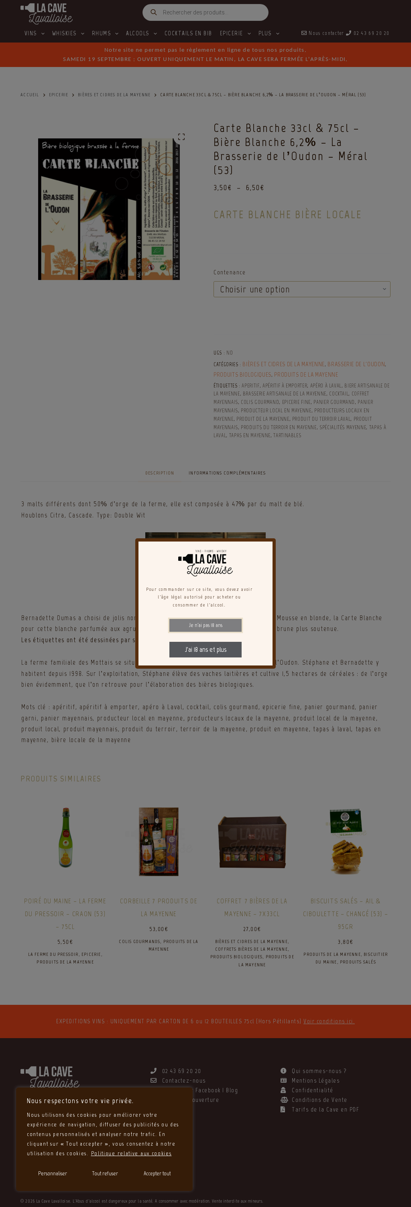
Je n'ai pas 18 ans (205, 625)
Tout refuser (105, 1173)
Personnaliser (52, 1173)
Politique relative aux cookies (131, 1153)
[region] (104, 1139)
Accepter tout (157, 1173)
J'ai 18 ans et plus (205, 649)
